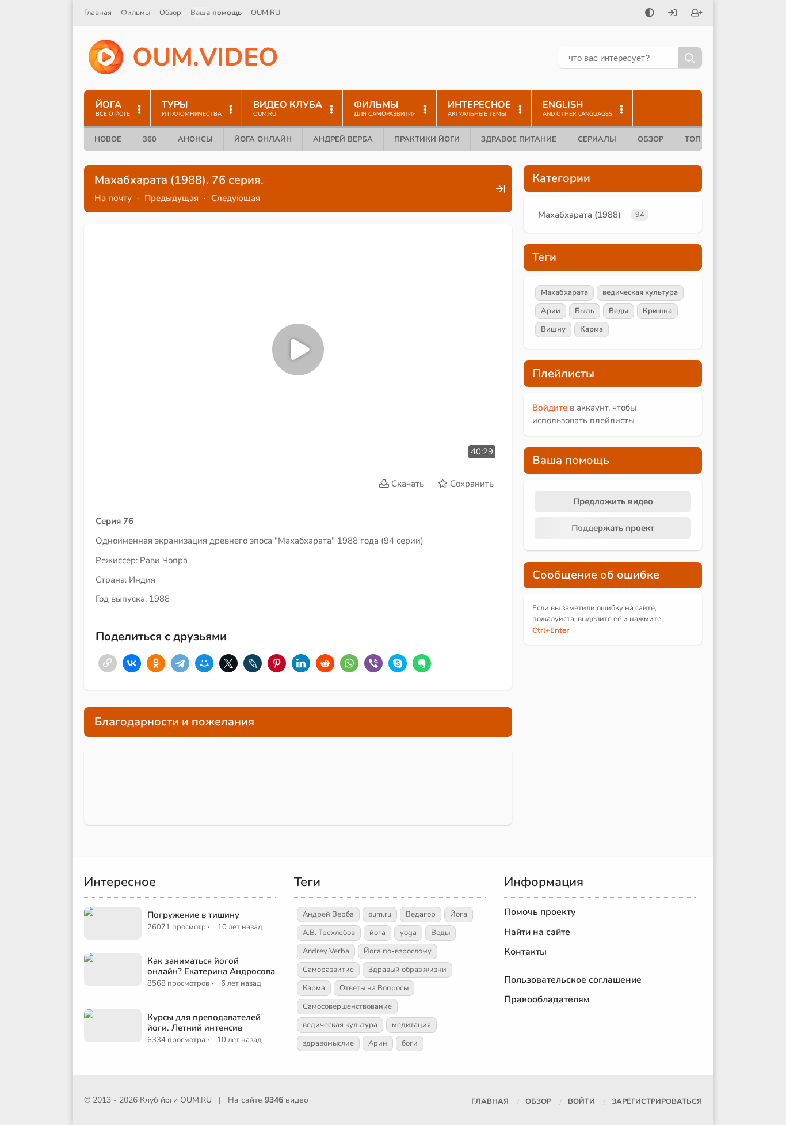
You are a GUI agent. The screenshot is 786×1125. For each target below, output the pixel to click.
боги (410, 1043)
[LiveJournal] (252, 663)
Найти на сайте (537, 932)
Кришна (657, 311)
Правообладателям (547, 999)
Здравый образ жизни (407, 969)
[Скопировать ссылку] (107, 663)
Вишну (553, 329)
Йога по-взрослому (398, 951)
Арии (550, 311)
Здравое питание (518, 139)
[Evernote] (422, 663)
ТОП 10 (698, 139)
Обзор (170, 12)
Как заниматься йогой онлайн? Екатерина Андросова (211, 966)
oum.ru (379, 914)
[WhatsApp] (349, 663)
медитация (411, 1025)
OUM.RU (265, 12)
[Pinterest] (277, 663)
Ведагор (421, 914)
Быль (584, 311)
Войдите (549, 407)
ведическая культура (640, 292)
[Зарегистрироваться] (697, 14)
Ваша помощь (216, 12)
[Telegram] (180, 663)
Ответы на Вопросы (374, 988)
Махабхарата (564, 292)
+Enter (550, 630)
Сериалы (597, 139)
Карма (591, 329)
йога (377, 933)
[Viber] (373, 663)
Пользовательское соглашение (573, 980)
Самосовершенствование (347, 1006)
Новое (107, 139)
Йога (458, 914)
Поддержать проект (612, 528)
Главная (98, 12)
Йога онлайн (263, 139)
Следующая (235, 198)
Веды (618, 311)
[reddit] (325, 663)
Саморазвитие (328, 969)
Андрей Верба (343, 139)
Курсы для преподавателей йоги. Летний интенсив (204, 1022)
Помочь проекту (540, 912)
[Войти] (672, 14)
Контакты (525, 951)
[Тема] (649, 14)
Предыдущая (171, 198)
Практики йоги (427, 139)
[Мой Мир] (204, 663)
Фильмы (135, 12)
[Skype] (397, 663)
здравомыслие (328, 1043)
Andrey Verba (326, 951)
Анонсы (195, 139)
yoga (408, 933)
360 (150, 139)
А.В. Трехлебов (329, 933)
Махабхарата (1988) (579, 215)
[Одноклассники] (156, 663)
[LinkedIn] (301, 663)
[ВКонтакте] (132, 663)
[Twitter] (228, 663)
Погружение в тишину (193, 915)
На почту (113, 198)
